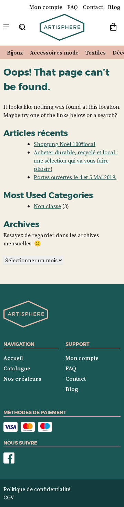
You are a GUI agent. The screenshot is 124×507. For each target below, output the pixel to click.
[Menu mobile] (6, 27)
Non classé (47, 206)
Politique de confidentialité (36, 489)
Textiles (95, 52)
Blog (114, 7)
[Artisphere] (25, 325)
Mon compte (45, 7)
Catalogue (16, 368)
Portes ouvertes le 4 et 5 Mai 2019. (75, 177)
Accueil (13, 358)
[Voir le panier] (113, 28)
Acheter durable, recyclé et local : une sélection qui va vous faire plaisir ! (76, 160)
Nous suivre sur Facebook (8, 458)
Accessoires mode (54, 52)
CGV (8, 497)
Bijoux (15, 52)
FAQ (72, 7)
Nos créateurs (22, 378)
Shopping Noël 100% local (64, 144)
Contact (93, 7)
